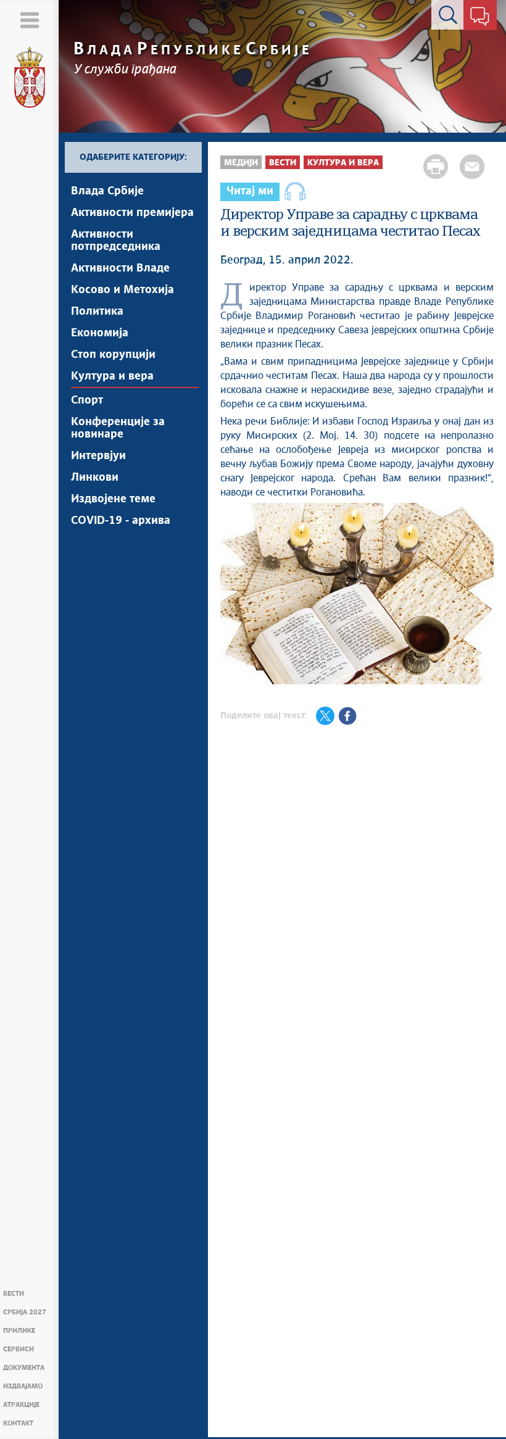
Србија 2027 (24, 1312)
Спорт (87, 400)
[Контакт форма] (480, 17)
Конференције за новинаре (118, 428)
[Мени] (29, 20)
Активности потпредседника (115, 240)
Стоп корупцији (113, 354)
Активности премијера (132, 212)
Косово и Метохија (122, 290)
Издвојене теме (113, 499)
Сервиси (18, 1349)
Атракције (21, 1404)
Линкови (94, 477)
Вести (13, 1293)
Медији (241, 163)
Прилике (19, 1330)
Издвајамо (23, 1386)
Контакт (18, 1423)
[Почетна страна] (29, 78)
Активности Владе (120, 268)
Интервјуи (98, 456)
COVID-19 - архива (120, 520)
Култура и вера (112, 376)
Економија (99, 333)
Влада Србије (107, 191)
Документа (23, 1367)
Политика (97, 311)
